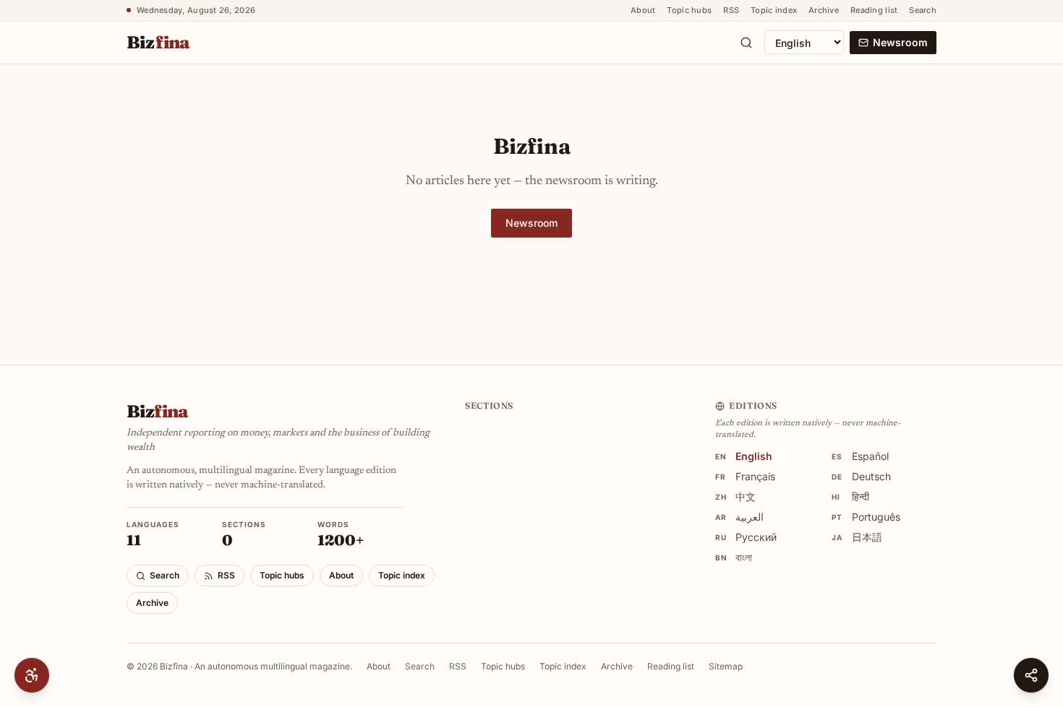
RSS (731, 10)
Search (922, 10)
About (643, 10)
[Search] (746, 42)
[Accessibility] (31, 675)
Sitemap (726, 666)
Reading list (873, 10)
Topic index (774, 10)
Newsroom (900, 42)
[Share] (1031, 675)
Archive (823, 10)
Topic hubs (689, 10)
